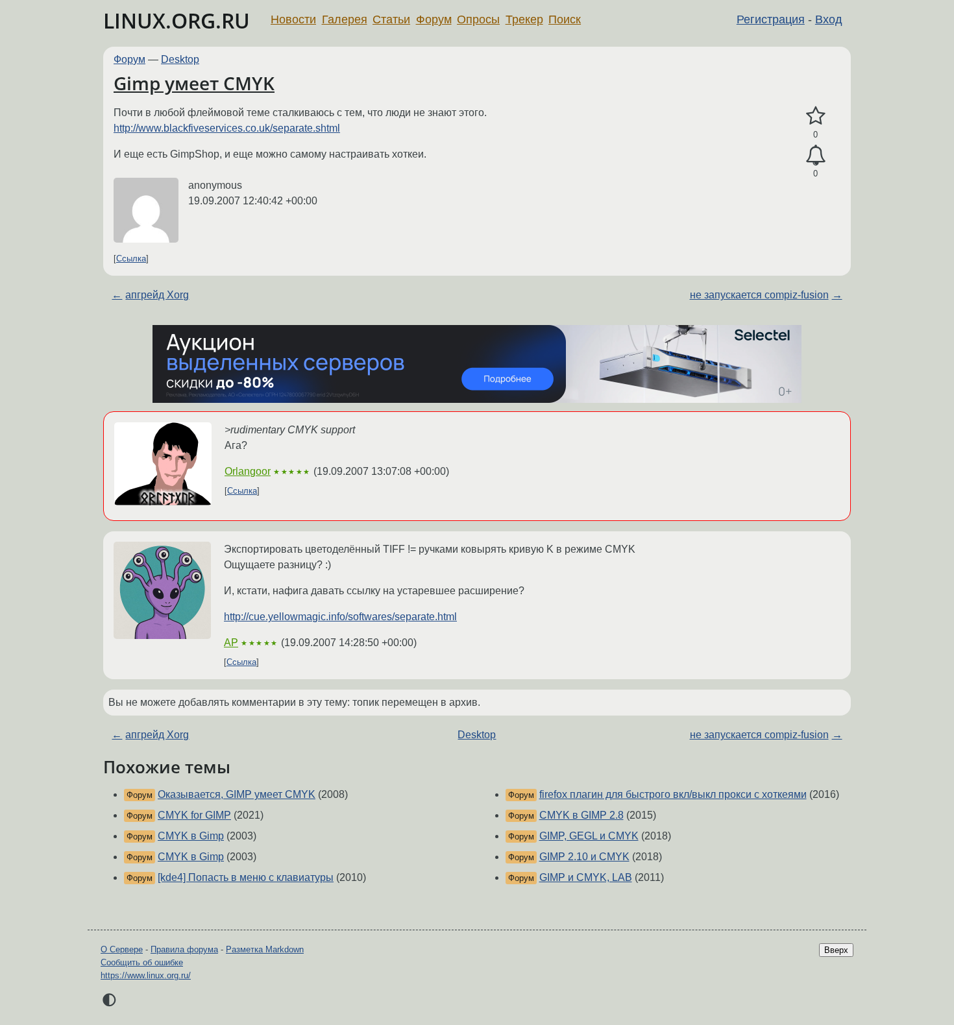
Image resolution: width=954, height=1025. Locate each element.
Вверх (836, 950)
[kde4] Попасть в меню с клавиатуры (246, 877)
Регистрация (771, 19)
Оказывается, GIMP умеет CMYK (236, 794)
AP (231, 642)
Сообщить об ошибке (142, 962)
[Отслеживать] (815, 155)
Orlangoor (248, 471)
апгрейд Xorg (157, 294)
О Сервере (122, 949)
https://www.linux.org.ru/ (146, 975)
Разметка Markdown (265, 949)
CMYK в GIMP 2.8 (581, 815)
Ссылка (131, 258)
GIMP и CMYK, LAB (585, 877)
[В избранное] (815, 116)
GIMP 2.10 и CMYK (584, 856)
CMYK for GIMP (194, 815)
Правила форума (184, 949)
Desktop (180, 59)
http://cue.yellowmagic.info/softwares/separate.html (340, 616)
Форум (434, 19)
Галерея (344, 19)
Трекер (524, 19)
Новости (293, 19)
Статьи (391, 19)
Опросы (478, 19)
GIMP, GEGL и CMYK (589, 835)
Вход (828, 19)
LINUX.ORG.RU (176, 20)
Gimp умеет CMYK (194, 83)
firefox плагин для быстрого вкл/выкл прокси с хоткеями (673, 794)
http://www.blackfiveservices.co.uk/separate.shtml (227, 128)
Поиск (564, 19)
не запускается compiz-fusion (759, 294)
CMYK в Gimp (191, 835)
